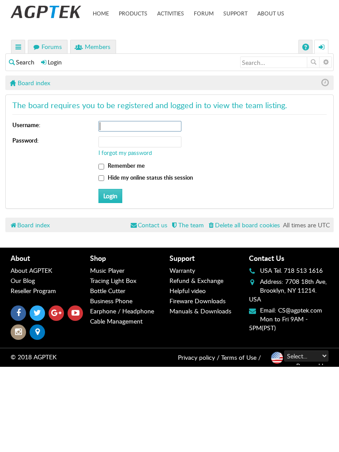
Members (97, 46)
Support (235, 13)
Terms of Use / (241, 357)
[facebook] (18, 313)
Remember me (125, 166)
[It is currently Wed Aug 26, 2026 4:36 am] (325, 83)
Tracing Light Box (113, 280)
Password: (25, 140)
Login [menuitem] (322, 47)
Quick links (18, 47)
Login (55, 62)
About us (270, 13)
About (20, 258)
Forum (204, 13)
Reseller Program (33, 290)
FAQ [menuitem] (306, 47)
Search (25, 62)
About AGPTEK (31, 270)
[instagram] (18, 332)
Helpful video (188, 290)
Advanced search (325, 62)
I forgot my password (125, 153)
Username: (26, 125)
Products (133, 13)
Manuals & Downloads (200, 311)
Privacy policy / (198, 357)
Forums (51, 46)
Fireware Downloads (198, 301)
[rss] (37, 332)
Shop (98, 258)
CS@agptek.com (300, 310)
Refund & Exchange (196, 280)
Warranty (182, 270)
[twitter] (37, 313)
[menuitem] (243, 225)
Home (101, 13)
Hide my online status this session (149, 177)
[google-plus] (56, 313)
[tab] (50, 258)
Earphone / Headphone (122, 311)
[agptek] (46, 12)
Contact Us (266, 258)
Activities (170, 13)
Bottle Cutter (107, 290)
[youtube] (75, 313)
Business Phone (111, 301)
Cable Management (116, 321)
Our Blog (23, 280)
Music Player (107, 270)
